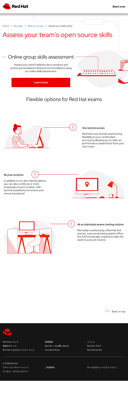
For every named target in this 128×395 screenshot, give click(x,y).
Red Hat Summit (94, 350)
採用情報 (49, 342)
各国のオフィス (10, 346)
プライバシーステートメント (16, 367)
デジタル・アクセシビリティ (16, 371)
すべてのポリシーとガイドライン (102, 367)
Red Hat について (11, 342)
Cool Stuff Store (52, 350)
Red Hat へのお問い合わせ (57, 346)
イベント (91, 342)
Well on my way (36, 25)
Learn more (41, 82)
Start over (119, 6)
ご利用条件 (50, 367)
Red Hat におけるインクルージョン (19, 350)
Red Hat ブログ (94, 346)
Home (5, 25)
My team (18, 25)
